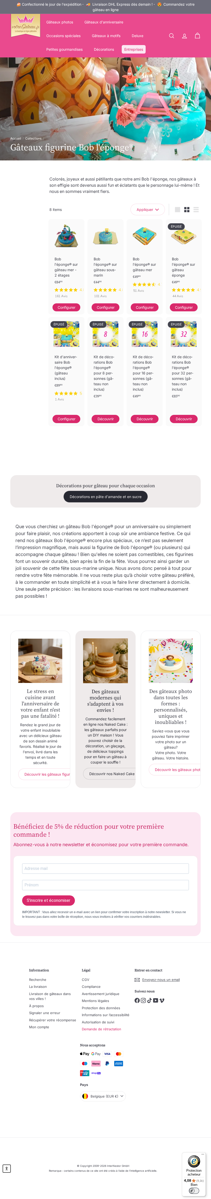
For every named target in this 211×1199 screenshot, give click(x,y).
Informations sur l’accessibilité (105, 1015)
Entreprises (133, 49)
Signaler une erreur (44, 1013)
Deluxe (137, 35)
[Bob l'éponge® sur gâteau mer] (145, 258)
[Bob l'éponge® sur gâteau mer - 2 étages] (66, 261)
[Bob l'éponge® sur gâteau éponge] (184, 261)
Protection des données (101, 1008)
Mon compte (39, 1027)
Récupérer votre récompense (52, 1020)
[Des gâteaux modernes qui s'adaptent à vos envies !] (105, 660)
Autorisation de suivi (98, 1022)
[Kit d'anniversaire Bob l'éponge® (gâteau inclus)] (66, 362)
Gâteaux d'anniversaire (103, 22)
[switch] (194, 1191)
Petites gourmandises (64, 49)
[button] (7, 1168)
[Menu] (203, 1155)
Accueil (15, 138)
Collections (33, 138)
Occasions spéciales (63, 35)
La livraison (38, 986)
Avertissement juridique (100, 994)
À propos (36, 1006)
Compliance (91, 986)
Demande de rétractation (101, 1029)
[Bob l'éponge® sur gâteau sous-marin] (105, 261)
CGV (85, 980)
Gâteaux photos (59, 22)
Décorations (104, 49)
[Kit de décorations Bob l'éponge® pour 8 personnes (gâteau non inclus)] (105, 366)
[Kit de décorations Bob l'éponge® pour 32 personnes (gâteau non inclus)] (184, 366)
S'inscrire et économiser (48, 900)
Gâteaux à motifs (106, 35)
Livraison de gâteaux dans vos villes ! (50, 996)
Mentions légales (95, 1001)
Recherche (37, 980)
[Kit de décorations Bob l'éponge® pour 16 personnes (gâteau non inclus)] (145, 366)
